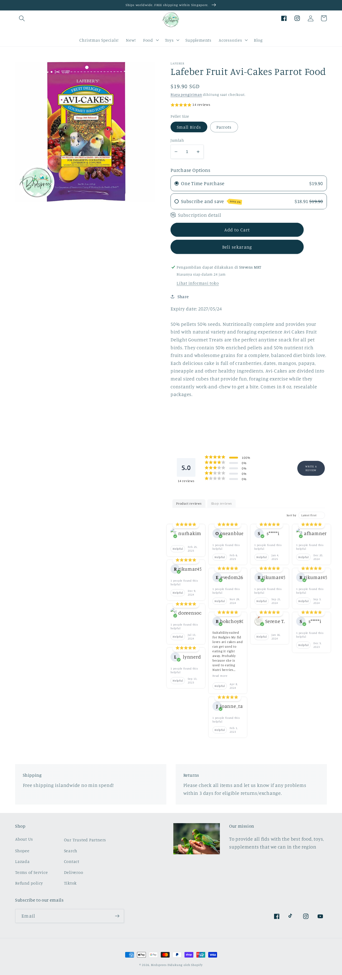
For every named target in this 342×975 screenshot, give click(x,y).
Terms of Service (31, 872)
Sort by (291, 515)
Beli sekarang (237, 247)
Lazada (22, 861)
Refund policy (29, 882)
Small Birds (189, 126)
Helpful (178, 548)
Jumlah (177, 140)
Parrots (224, 126)
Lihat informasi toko (198, 283)
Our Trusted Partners (85, 839)
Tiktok (70, 882)
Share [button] (183, 296)
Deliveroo (73, 872)
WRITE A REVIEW (311, 468)
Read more (220, 675)
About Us (24, 839)
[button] (21, 18)
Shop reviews (221, 503)
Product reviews (189, 503)
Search (70, 850)
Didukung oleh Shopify (185, 965)
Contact (71, 861)
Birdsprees (159, 965)
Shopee (22, 850)
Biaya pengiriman (186, 94)
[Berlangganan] (117, 916)
